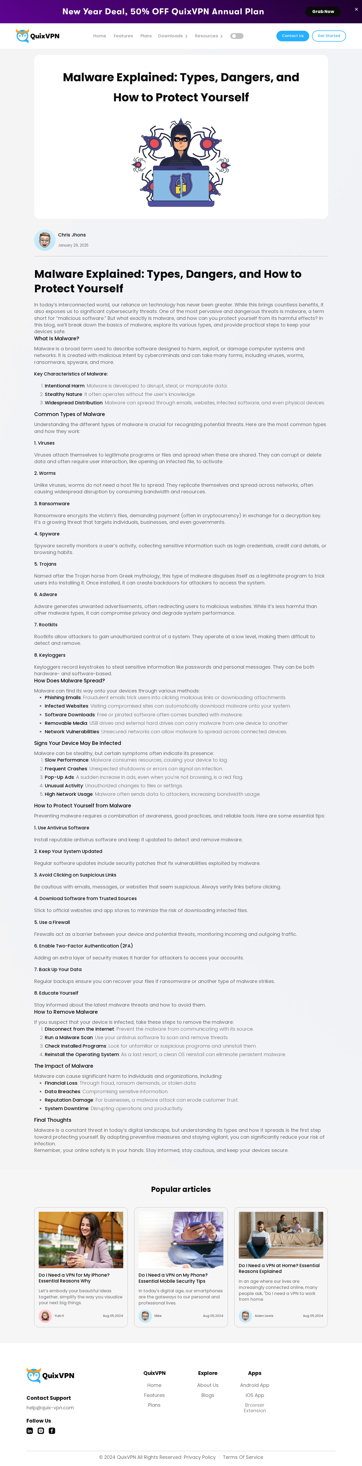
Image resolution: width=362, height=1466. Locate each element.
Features (154, 1395)
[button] (173, 36)
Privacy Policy (200, 1457)
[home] (37, 36)
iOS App (255, 1395)
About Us (208, 1385)
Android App (255, 1385)
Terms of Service (243, 1457)
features (123, 36)
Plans (146, 36)
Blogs (207, 1395)
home (99, 36)
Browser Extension (255, 1408)
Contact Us (293, 35)
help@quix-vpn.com (50, 1407)
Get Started (329, 35)
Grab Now (323, 11)
